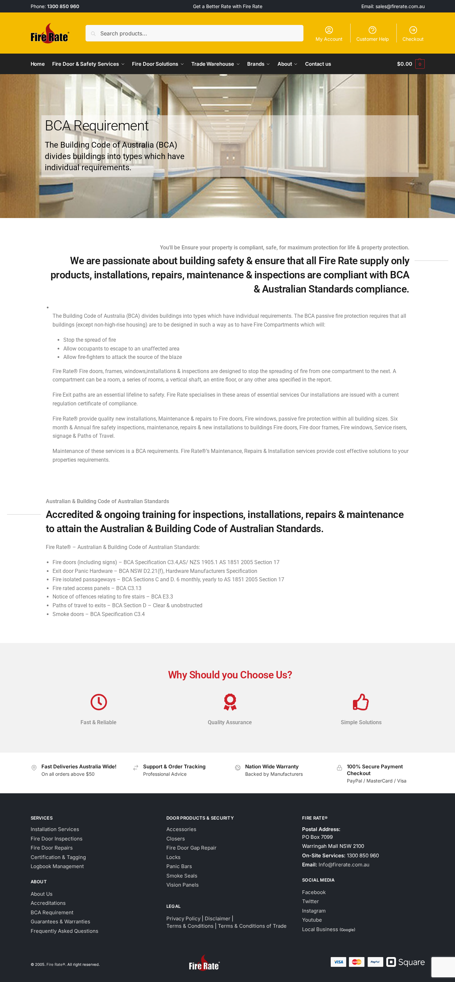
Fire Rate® (55, 964)
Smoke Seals (181, 875)
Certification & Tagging (58, 857)
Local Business (320, 929)
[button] (410, 64)
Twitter (310, 901)
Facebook (314, 892)
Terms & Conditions (190, 926)
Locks (173, 857)
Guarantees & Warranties (60, 921)
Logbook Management (57, 866)
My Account (329, 39)
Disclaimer (217, 918)
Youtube (312, 920)
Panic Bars (179, 866)
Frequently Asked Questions (64, 931)
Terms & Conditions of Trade (252, 926)
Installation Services (55, 829)
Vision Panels (182, 885)
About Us (42, 894)
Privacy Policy (183, 918)
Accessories (181, 829)
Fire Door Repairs (52, 848)
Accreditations (48, 903)
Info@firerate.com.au (344, 864)
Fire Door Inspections (57, 838)
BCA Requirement (52, 912)
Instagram (314, 911)
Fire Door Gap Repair (191, 848)
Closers (175, 838)
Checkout (413, 39)
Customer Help (372, 39)
